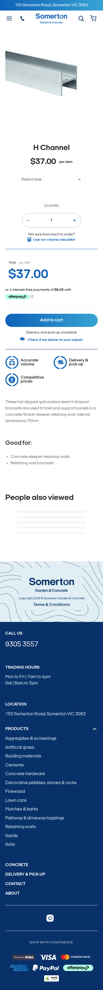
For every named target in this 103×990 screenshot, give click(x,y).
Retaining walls (20, 827)
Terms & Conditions (51, 605)
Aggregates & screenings (31, 738)
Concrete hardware (25, 774)
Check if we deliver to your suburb (55, 340)
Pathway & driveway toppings (34, 818)
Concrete (16, 865)
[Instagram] (50, 918)
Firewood (15, 791)
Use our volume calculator (54, 240)
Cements (14, 765)
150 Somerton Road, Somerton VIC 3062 (45, 714)
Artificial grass (19, 747)
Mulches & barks (21, 809)
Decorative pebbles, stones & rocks (41, 783)
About (12, 893)
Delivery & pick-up (25, 874)
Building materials (23, 756)
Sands (11, 836)
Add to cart (51, 320)
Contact (15, 884)
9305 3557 (21, 644)
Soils (10, 844)
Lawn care (16, 800)
